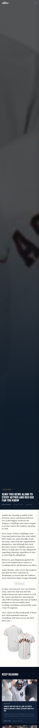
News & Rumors (7, 489)
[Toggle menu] (35, 3)
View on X (21, 583)
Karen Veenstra (6, 504)
